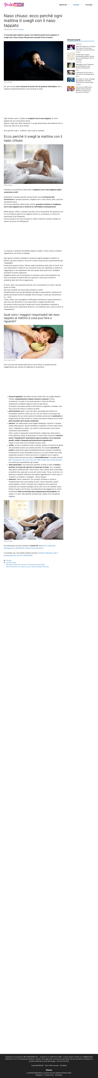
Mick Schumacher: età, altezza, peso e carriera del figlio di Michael (27, 566)
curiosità (8, 562)
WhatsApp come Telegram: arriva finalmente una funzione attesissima (85, 66)
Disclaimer (58, 1075)
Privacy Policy (49, 1075)
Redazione (39, 1075)
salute (14, 562)
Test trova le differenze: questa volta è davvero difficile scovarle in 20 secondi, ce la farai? (84, 89)
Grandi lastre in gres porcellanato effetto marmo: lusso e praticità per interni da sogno (85, 57)
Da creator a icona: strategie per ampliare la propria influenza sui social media (85, 80)
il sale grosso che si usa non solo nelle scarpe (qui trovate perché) (36, 460)
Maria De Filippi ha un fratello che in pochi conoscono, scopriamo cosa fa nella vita (86, 48)
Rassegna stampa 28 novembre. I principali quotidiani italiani (25, 564)
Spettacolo (63, 5)
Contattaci (63, 1065)
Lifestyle (76, 5)
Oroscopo (88, 5)
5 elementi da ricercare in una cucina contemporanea (85, 73)
